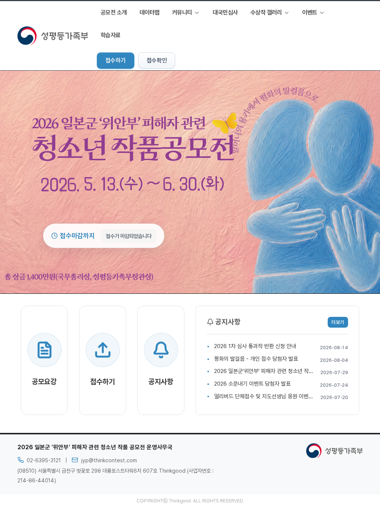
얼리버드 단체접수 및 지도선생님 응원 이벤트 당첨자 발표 (277, 396)
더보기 (337, 322)
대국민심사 (225, 12)
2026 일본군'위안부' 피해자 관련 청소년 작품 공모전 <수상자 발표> (288, 371)
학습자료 (111, 35)
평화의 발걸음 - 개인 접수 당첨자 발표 (256, 359)
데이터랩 (150, 12)
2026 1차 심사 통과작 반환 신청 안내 (255, 346)
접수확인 (157, 60)
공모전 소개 (114, 12)
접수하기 (115, 60)
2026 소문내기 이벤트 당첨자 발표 (252, 383)
